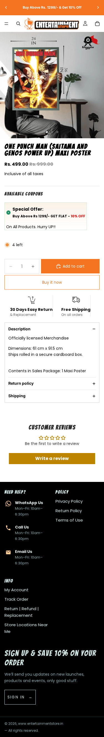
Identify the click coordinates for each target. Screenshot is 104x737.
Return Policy (68, 511)
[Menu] (6, 23)
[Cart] (97, 23)
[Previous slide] (6, 7)
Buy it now (52, 282)
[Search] (18, 23)
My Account (16, 590)
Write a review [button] (52, 458)
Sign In (16, 697)
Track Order (16, 599)
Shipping (17, 395)
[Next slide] (98, 7)
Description (19, 328)
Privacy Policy (69, 501)
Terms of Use (69, 520)
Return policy (21, 383)
